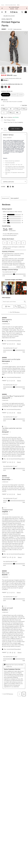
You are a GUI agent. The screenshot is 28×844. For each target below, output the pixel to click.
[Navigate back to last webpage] (2, 16)
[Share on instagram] (10, 186)
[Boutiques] (6, 12)
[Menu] (2, 12)
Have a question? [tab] (15, 198)
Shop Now (12, 8)
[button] (26, 12)
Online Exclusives (9, 16)
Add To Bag (16, 128)
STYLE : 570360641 (7, 137)
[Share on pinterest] (13, 186)
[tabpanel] (14, 448)
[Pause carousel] (27, 8)
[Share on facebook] (8, 186)
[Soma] (14, 12)
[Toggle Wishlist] (25, 33)
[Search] (22, 12)
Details (15, 75)
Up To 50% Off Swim (14, 7)
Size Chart (24, 105)
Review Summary (17, 29)
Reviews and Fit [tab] (5, 198)
